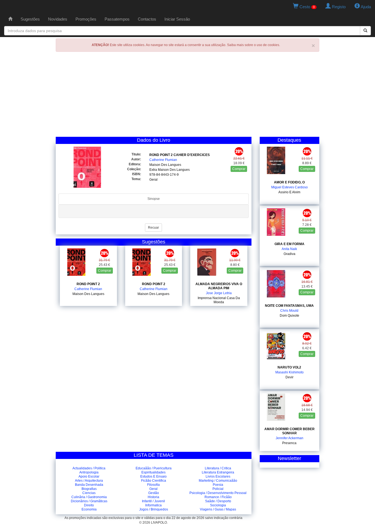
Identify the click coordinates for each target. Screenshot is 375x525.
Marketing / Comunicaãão (218, 481)
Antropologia (89, 472)
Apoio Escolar (89, 476)
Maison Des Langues (165, 165)
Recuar (153, 227)
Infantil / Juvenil (153, 501)
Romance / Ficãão (218, 497)
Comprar (238, 169)
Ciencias (89, 493)
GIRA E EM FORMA (289, 244)
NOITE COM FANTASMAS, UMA (289, 306)
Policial (217, 489)
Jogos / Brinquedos (153, 509)
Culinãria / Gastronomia (89, 497)
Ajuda (365, 6)
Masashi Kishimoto (289, 372)
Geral (153, 179)
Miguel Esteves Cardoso (289, 187)
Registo (338, 6)
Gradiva (289, 254)
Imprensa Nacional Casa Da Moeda (219, 300)
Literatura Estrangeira (218, 472)
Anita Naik (289, 249)
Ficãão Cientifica (153, 481)
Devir (289, 377)
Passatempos (117, 19)
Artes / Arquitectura (89, 481)
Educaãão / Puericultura (154, 468)
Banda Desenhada (89, 485)
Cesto (306, 6)
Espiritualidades (153, 472)
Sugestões (30, 19)
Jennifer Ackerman (289, 438)
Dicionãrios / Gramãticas (89, 501)
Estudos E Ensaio (153, 476)
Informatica (153, 505)
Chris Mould (289, 311)
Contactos (147, 19)
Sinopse (153, 199)
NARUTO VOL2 (289, 367)
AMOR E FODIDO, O (289, 182)
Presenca (289, 443)
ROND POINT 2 (88, 284)
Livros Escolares (218, 476)
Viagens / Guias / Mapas (218, 509)
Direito (89, 505)
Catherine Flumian (163, 160)
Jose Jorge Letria (219, 293)
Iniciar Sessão (177, 19)
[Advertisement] (187, 95)
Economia (89, 509)
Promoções (85, 19)
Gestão (153, 493)
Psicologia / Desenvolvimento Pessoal (218, 493)
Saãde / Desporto (218, 501)
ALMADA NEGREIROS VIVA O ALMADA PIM (218, 286)
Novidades (57, 19)
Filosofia (153, 485)
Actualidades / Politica (88, 468)
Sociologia (218, 505)
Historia (153, 497)
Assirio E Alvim (289, 192)
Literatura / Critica (218, 468)
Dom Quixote (289, 315)
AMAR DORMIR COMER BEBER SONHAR (289, 431)
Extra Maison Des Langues (169, 170)
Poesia (218, 485)
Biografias (89, 489)
